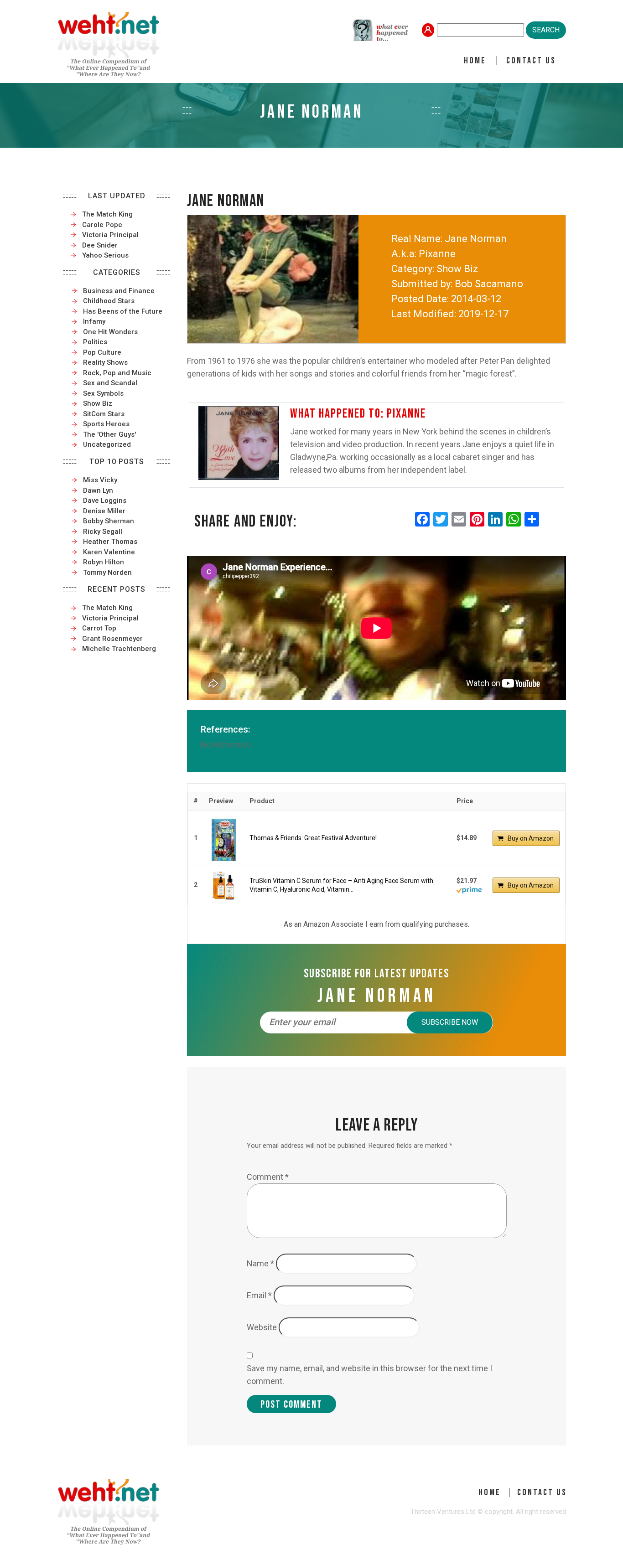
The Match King (107, 214)
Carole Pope (102, 225)
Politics (95, 342)
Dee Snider (100, 245)
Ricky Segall (102, 531)
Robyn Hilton (103, 562)
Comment (268, 1177)
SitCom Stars (104, 414)
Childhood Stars (109, 301)
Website (262, 1327)
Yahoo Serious (105, 255)
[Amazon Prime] (469, 889)
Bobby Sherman (108, 521)
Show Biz (97, 403)
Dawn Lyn (98, 490)
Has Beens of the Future (122, 311)
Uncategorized (107, 444)
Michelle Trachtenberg (119, 649)
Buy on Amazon (531, 838)
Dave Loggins (104, 500)
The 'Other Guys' (109, 434)
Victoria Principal (110, 235)
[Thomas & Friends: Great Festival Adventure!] (224, 838)
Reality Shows (105, 362)
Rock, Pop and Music (117, 373)
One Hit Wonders (110, 332)
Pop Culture (102, 352)
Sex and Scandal (110, 383)
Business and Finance (119, 291)
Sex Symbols (103, 393)
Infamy (94, 321)
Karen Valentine (109, 552)
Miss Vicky (100, 480)
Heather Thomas (110, 541)
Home (475, 60)
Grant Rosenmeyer (112, 639)
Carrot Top (99, 628)
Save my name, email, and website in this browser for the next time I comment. (369, 1374)
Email (259, 1295)
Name (260, 1263)
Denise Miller (104, 511)
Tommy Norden (107, 572)
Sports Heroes (106, 424)
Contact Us (531, 60)
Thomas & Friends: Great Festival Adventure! (313, 838)
